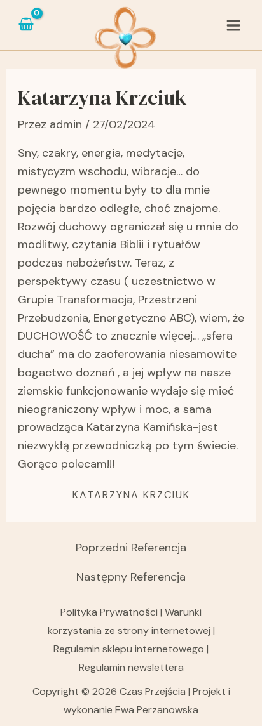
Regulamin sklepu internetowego (128, 649)
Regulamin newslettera (131, 667)
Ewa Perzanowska (156, 709)
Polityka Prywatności (110, 612)
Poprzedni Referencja (131, 547)
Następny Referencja (131, 577)
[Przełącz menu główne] (233, 25)
